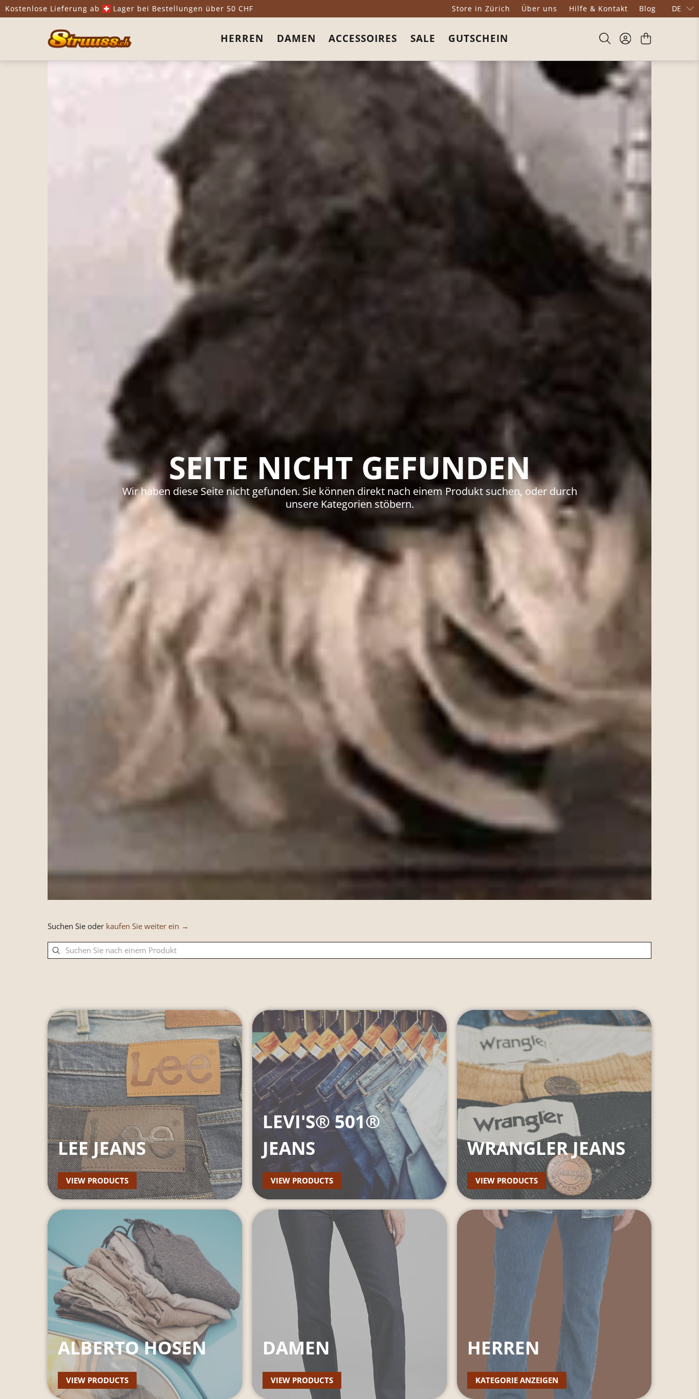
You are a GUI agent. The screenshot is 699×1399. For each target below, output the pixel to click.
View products (97, 1180)
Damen (296, 38)
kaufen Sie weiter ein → (147, 926)
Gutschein (478, 38)
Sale (422, 38)
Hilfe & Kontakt (598, 8)
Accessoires (363, 38)
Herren (242, 38)
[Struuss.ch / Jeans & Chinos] (90, 38)
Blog (647, 8)
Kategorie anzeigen (516, 1380)
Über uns (539, 8)
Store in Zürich (481, 8)
